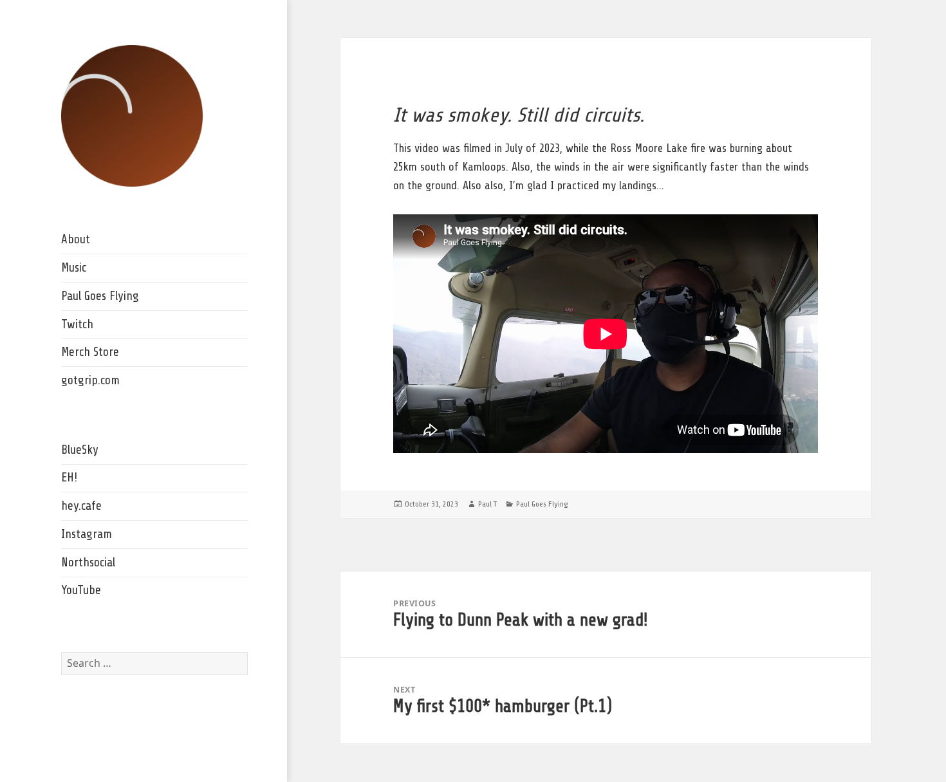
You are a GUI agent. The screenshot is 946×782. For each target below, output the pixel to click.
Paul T (487, 503)
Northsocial (88, 562)
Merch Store (90, 352)
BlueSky (79, 450)
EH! (69, 477)
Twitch (77, 324)
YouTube (81, 590)
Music (73, 268)
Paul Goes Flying (100, 296)
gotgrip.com (90, 380)
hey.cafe (81, 506)
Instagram (86, 534)
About (75, 239)
